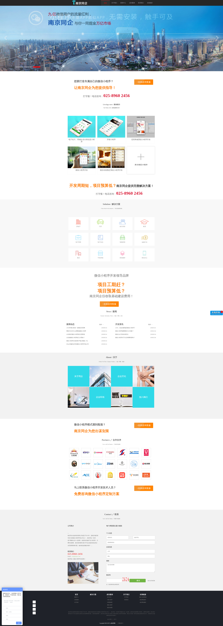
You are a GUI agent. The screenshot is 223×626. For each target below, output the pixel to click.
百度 (115, 619)
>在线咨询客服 (144, 82)
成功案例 (132, 3)
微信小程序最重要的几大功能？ (124, 331)
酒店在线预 (109, 607)
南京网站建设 (143, 602)
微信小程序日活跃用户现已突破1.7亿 (77, 341)
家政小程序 (109, 605)
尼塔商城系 (109, 602)
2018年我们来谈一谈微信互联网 (75, 327)
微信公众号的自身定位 (121, 334)
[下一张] (217, 38)
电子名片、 (109, 597)
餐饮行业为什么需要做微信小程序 (76, 331)
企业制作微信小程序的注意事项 (75, 334)
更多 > (101, 324)
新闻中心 (123, 3)
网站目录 (120, 623)
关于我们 (114, 3)
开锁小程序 (109, 599)
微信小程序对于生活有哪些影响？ (125, 337)
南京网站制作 (143, 599)
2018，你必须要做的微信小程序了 (125, 327)
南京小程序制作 (143, 597)
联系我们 (141, 3)
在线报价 (150, 3)
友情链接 (143, 594)
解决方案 (93, 594)
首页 (105, 3)
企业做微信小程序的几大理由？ (75, 337)
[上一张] (6, 38)
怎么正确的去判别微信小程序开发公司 (77, 344)
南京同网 (109, 619)
